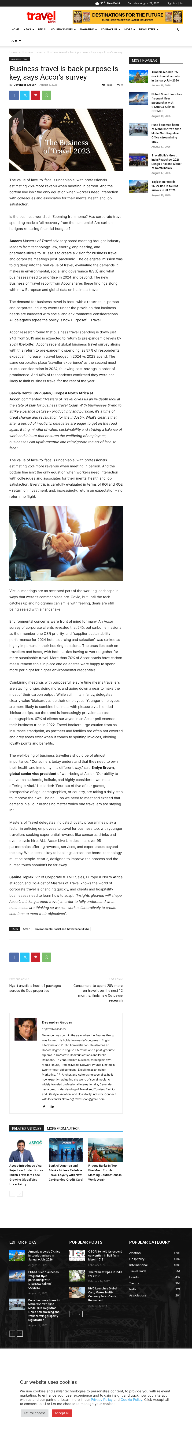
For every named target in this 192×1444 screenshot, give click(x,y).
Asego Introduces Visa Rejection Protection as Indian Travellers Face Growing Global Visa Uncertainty (26, 1175)
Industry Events (61, 29)
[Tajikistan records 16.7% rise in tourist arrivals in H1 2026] (138, 186)
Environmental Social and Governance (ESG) (62, 929)
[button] (177, 29)
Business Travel (32, 52)
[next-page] (20, 1194)
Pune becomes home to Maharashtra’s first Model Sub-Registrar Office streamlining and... (166, 133)
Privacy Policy (102, 1400)
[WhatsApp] (46, 95)
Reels (41, 29)
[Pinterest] (35, 95)
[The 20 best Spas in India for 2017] (77, 1276)
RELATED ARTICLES (26, 1128)
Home (15, 29)
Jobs (14, 40)
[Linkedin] (54, 1107)
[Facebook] (14, 95)
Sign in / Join (175, 3)
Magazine (87, 29)
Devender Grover (25, 84)
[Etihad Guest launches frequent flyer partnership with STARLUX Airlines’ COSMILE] (138, 98)
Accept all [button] (62, 1413)
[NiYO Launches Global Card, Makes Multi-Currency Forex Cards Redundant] (77, 1292)
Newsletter (147, 29)
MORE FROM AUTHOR (63, 1128)
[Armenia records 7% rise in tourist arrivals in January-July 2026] (138, 76)
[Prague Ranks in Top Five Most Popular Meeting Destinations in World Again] (105, 1150)
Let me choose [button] (35, 1413)
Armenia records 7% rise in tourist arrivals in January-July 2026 (165, 76)
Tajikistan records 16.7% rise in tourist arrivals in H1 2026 (164, 186)
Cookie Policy (131, 1400)
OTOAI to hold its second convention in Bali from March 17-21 (105, 1255)
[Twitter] (25, 95)
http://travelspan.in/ (54, 1029)
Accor (26, 929)
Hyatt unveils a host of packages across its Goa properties (35, 988)
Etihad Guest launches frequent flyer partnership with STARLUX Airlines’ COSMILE (166, 103)
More (128, 29)
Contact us (109, 29)
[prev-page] (12, 1194)
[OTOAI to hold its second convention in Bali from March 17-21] (77, 1255)
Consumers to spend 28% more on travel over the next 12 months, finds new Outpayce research (98, 993)
